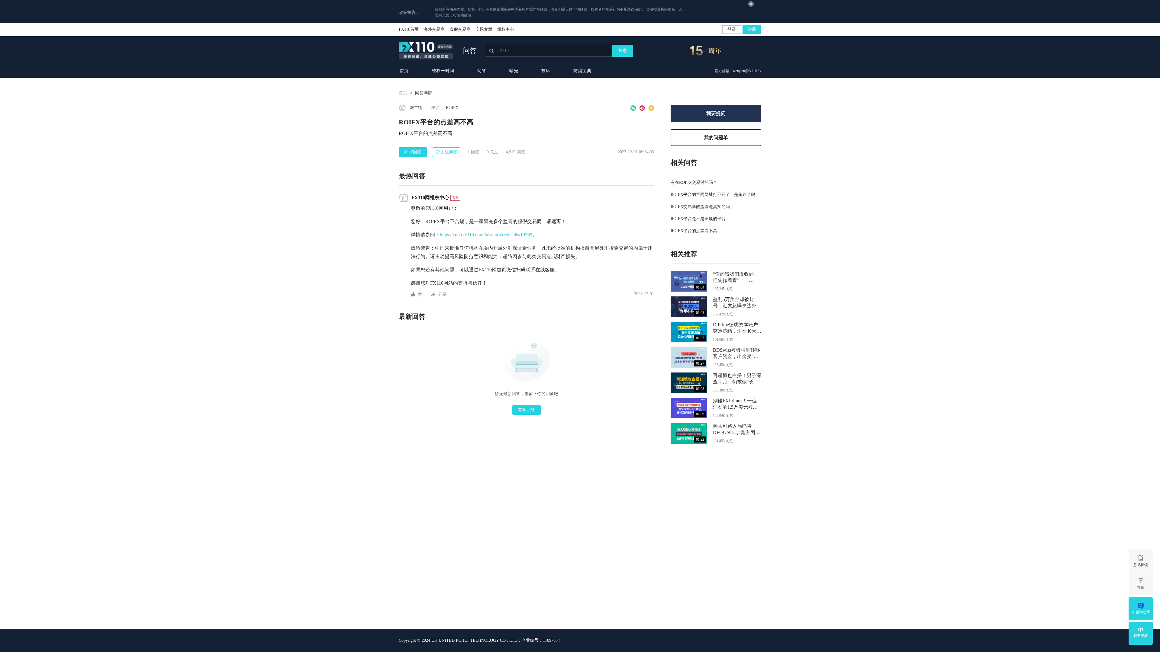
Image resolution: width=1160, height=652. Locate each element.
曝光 (513, 71)
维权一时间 (443, 71)
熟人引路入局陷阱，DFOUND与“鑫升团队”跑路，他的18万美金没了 (736, 429)
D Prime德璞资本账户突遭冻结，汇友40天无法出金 (737, 328)
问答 (481, 71)
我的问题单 (716, 137)
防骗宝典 (582, 71)
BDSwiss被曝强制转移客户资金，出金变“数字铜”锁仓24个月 (736, 353)
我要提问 (716, 113)
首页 (404, 71)
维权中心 (505, 29)
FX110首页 (409, 29)
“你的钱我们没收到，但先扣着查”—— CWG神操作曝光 (736, 277)
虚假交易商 (460, 29)
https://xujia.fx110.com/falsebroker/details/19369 (486, 234)
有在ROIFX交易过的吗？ (694, 182)
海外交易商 (434, 29)
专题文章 (483, 29)
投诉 (545, 71)
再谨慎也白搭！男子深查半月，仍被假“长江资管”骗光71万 (737, 379)
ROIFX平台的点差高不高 (694, 231)
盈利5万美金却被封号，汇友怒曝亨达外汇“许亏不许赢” (737, 303)
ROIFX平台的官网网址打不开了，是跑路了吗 (713, 194)
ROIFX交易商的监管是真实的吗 (700, 206)
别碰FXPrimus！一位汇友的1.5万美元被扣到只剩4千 (735, 404)
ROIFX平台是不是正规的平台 (698, 218)
